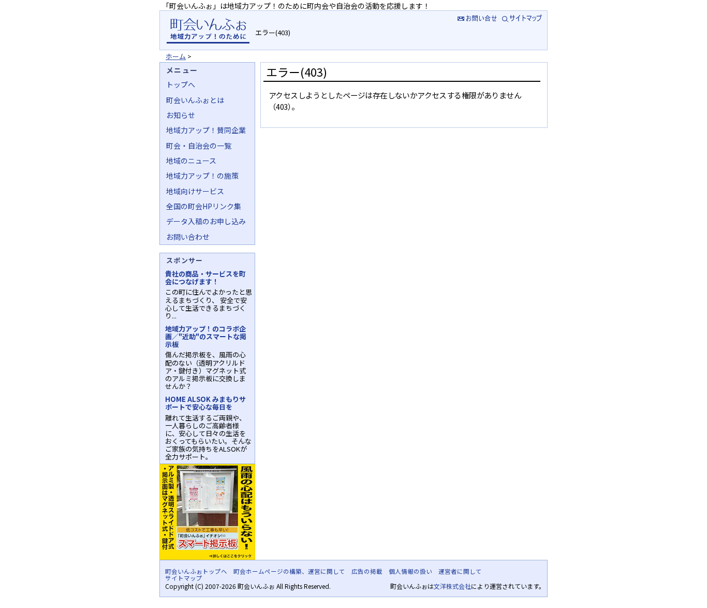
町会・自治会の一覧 (198, 145)
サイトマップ (523, 18)
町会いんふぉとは (195, 100)
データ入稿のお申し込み (206, 221)
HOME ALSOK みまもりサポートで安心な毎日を (205, 403)
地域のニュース (191, 160)
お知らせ (180, 115)
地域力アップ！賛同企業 (206, 130)
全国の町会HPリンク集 (203, 206)
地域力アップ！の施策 (202, 175)
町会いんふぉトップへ (196, 571)
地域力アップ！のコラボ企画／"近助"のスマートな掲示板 (205, 336)
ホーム (176, 56)
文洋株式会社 (452, 586)
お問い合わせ (188, 236)
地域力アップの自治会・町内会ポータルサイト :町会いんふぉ (208, 30)
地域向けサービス (195, 191)
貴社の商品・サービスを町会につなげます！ (205, 277)
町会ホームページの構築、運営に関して (289, 571)
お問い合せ (476, 18)
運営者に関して (460, 571)
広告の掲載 (366, 571)
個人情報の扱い (410, 571)
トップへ (180, 84)
